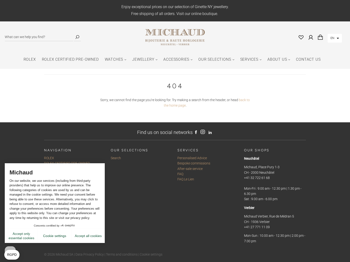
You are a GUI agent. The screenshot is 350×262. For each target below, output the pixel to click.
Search (116, 158)
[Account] (311, 37)
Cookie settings (151, 254)
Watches (114, 59)
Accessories (176, 59)
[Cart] (320, 37)
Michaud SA (64, 254)
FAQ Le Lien (185, 179)
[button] (335, 38)
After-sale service (190, 169)
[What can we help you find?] (39, 37)
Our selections (214, 59)
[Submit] (77, 37)
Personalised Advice (192, 158)
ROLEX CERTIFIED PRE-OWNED (70, 59)
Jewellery (143, 59)
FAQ (180, 174)
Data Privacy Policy (89, 254)
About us (277, 59)
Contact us (308, 59)
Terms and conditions (122, 254)
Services (249, 59)
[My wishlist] (301, 37)
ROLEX (30, 59)
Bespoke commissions (193, 163)
